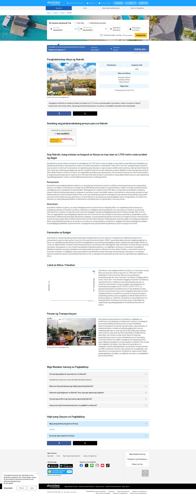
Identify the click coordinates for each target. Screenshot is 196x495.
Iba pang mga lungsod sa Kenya (61, 436)
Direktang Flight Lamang (118, 35)
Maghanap (140, 35)
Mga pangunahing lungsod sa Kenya (63, 424)
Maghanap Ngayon (56, 50)
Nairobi (52, 429)
